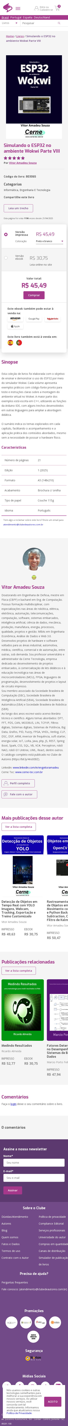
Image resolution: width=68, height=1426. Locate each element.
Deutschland (42, 17)
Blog (4, 1230)
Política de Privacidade (19, 1413)
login (13, 1104)
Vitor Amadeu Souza (23, 163)
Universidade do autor (52, 1237)
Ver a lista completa (18, 827)
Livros (20, 36)
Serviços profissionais (52, 1230)
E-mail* (8, 1171)
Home (10, 36)
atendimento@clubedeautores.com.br (23, 524)
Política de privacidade (52, 1216)
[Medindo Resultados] (23, 1010)
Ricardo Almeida (11, 1051)
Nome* (8, 1156)
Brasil (5, 17)
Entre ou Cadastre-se (46, 8)
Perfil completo (20, 783)
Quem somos (10, 1237)
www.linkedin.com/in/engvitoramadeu (36, 767)
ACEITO (53, 1401)
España (27, 17)
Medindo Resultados (17, 1045)
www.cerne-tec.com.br (29, 772)
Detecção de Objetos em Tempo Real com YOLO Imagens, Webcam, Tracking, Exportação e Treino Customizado (19, 909)
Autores (6, 1223)
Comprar (34, 295)
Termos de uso (11, 1251)
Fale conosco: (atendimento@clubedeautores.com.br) (34, 1289)
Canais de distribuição (52, 1251)
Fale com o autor (21, 794)
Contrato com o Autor (15, 1257)
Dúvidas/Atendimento (15, 1216)
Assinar (13, 1190)
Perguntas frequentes (15, 1282)
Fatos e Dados (11, 1244)
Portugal (15, 17)
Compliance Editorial (51, 1223)
